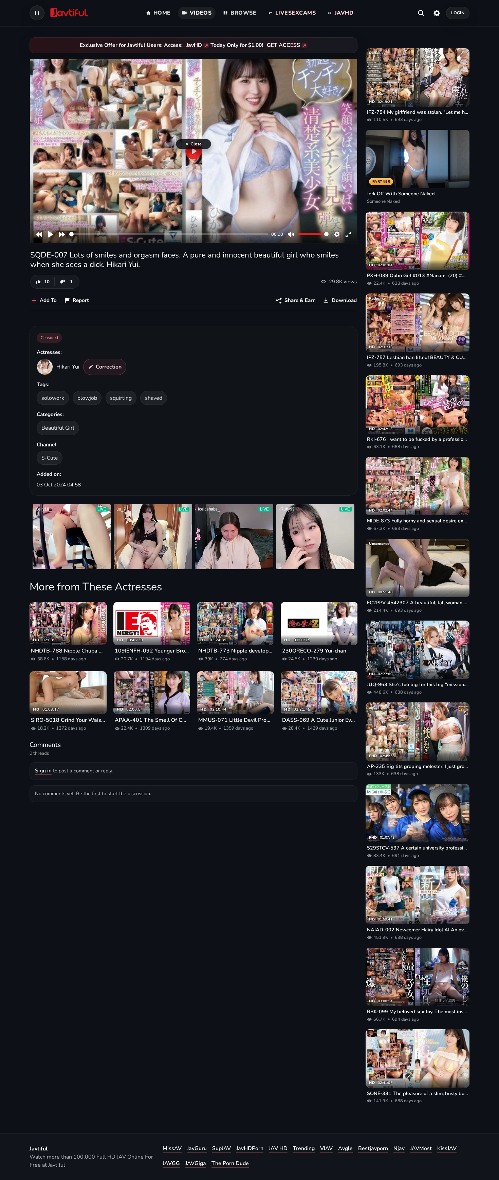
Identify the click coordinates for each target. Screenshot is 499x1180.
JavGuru (197, 1148)
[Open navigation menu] (37, 12)
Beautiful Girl (57, 428)
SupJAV (221, 1148)
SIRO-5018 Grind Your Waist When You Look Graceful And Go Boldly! (68, 720)
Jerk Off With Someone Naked (401, 193)
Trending (304, 1148)
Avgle (345, 1148)
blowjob (87, 398)
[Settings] (437, 12)
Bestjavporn (373, 1148)
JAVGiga (195, 1163)
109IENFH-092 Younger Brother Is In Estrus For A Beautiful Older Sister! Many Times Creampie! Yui (152, 651)
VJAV (326, 1148)
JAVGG (171, 1163)
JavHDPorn (249, 1148)
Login (458, 13)
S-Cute (49, 457)
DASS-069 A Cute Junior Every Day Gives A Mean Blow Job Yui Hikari (319, 720)
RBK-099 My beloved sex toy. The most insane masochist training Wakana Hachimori (417, 1011)
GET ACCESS (283, 45)
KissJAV (447, 1148)
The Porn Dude (230, 1163)
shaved (153, 398)
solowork (52, 398)
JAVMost (421, 1148)
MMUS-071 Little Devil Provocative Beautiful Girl (235, 720)
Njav (399, 1148)
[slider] (169, 234)
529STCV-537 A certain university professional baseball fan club (417, 847)
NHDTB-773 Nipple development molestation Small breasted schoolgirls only (235, 651)
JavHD (194, 45)
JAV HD (278, 1148)
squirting (121, 398)
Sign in (43, 770)
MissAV (172, 1148)
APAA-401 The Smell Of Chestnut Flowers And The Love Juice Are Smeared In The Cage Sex (152, 720)
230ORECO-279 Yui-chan (314, 651)
